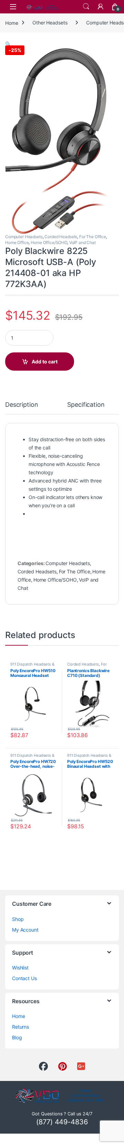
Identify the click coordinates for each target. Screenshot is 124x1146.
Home (11, 22)
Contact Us (24, 978)
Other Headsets (49, 22)
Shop (17, 919)
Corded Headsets (60, 236)
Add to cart (45, 361)
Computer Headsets (24, 236)
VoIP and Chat (82, 242)
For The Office (92, 236)
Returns (20, 1027)
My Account (25, 930)
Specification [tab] (85, 405)
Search (86, 6)
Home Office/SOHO (49, 242)
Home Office (17, 242)
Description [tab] (21, 405)
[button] (8, 44)
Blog (17, 1037)
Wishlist (20, 967)
